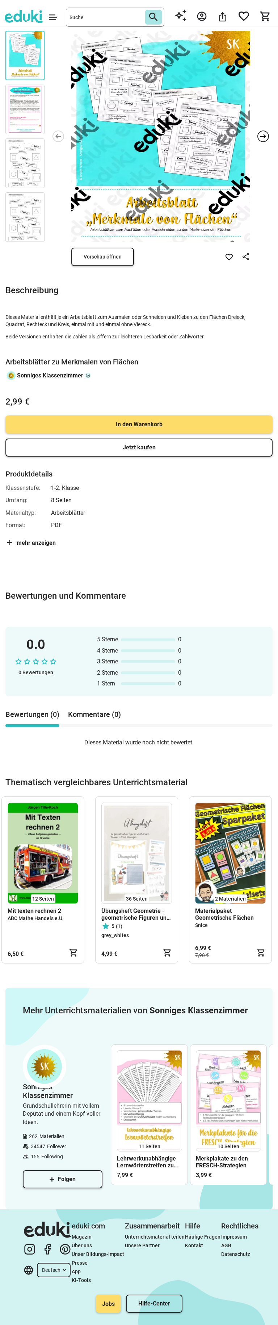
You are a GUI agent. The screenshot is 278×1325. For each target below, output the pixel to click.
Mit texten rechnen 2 (34, 910)
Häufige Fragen (202, 1237)
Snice (201, 925)
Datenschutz (235, 1254)
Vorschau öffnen (103, 257)
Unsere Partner (142, 1245)
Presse (80, 1263)
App (76, 1271)
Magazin (82, 1237)
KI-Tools (81, 1280)
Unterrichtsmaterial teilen (155, 1237)
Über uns (82, 1245)
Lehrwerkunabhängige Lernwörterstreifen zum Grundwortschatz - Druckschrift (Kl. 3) (148, 1162)
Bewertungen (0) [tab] (32, 714)
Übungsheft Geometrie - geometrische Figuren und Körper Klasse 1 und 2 (135, 914)
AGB (226, 1245)
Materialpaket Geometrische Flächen (224, 914)
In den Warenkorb (139, 424)
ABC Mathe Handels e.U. (36, 918)
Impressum (234, 1237)
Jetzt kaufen (139, 447)
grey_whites (115, 935)
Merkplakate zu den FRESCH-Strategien (222, 1162)
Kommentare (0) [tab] (94, 714)
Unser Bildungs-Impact (98, 1254)
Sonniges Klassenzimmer (50, 375)
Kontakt (194, 1245)
